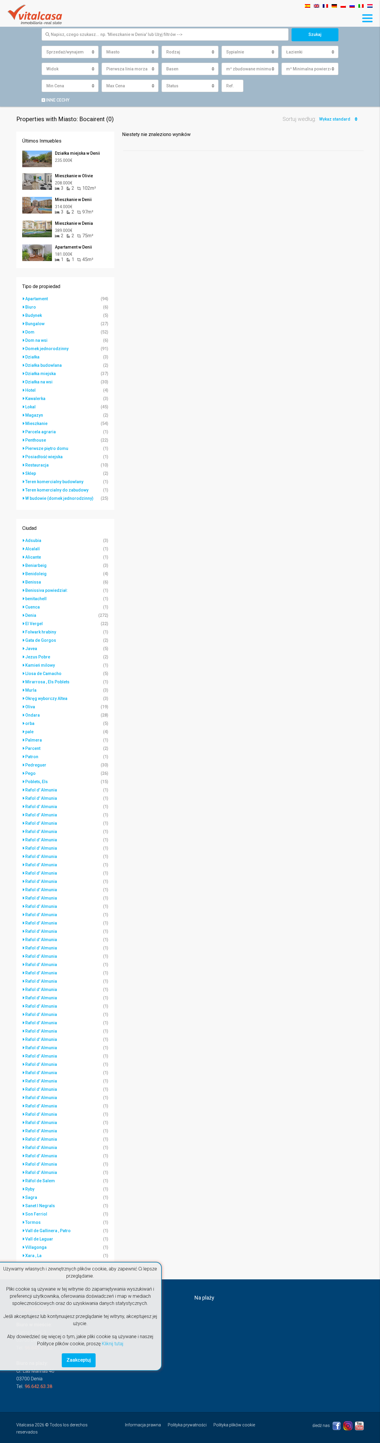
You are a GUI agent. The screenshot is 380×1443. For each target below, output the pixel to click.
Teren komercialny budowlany (54, 481)
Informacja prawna (143, 1425)
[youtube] (359, 1425)
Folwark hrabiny (40, 632)
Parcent (32, 748)
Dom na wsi (36, 340)
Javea (31, 648)
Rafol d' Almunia (41, 790)
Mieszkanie (36, 423)
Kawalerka (35, 398)
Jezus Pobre (37, 657)
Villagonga (36, 1247)
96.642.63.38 (38, 1386)
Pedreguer (35, 765)
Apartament (36, 298)
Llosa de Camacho (43, 673)
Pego (30, 773)
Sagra (31, 1197)
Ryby (29, 1189)
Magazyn (34, 415)
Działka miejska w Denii (77, 153)
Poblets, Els (36, 781)
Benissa (33, 582)
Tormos (33, 1222)
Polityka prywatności (187, 1425)
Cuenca (32, 607)
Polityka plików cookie (234, 1425)
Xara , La (33, 1255)
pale (29, 731)
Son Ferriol (36, 1214)
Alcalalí (32, 548)
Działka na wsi (39, 382)
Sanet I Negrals (40, 1205)
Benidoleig (36, 573)
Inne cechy (57, 100)
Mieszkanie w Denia (74, 223)
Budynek (33, 315)
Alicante (33, 557)
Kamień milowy (40, 665)
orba (29, 723)
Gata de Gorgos (40, 640)
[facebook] (337, 1425)
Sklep (30, 473)
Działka (32, 357)
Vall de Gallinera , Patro (48, 1230)
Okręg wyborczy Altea (46, 698)
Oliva (30, 706)
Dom (29, 332)
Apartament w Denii (73, 247)
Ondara (32, 715)
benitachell (36, 598)
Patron (31, 756)
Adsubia (33, 540)
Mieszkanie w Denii (73, 199)
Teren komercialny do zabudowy (56, 490)
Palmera (33, 740)
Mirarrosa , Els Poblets (47, 681)
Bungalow (35, 323)
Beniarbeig (36, 565)
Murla (31, 690)
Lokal (30, 406)
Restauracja (37, 465)
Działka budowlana (43, 365)
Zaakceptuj (78, 1360)
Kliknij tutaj (112, 1343)
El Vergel (34, 623)
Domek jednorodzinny (47, 348)
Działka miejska (40, 373)
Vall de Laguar (39, 1239)
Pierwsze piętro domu (46, 448)
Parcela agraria (40, 431)
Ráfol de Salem (40, 1180)
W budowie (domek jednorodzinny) (59, 498)
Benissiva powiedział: (46, 590)
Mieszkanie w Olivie (74, 175)
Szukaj (315, 34)
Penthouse (35, 440)
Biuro (30, 307)
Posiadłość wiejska (44, 456)
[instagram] (348, 1425)
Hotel (30, 390)
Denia (30, 615)
